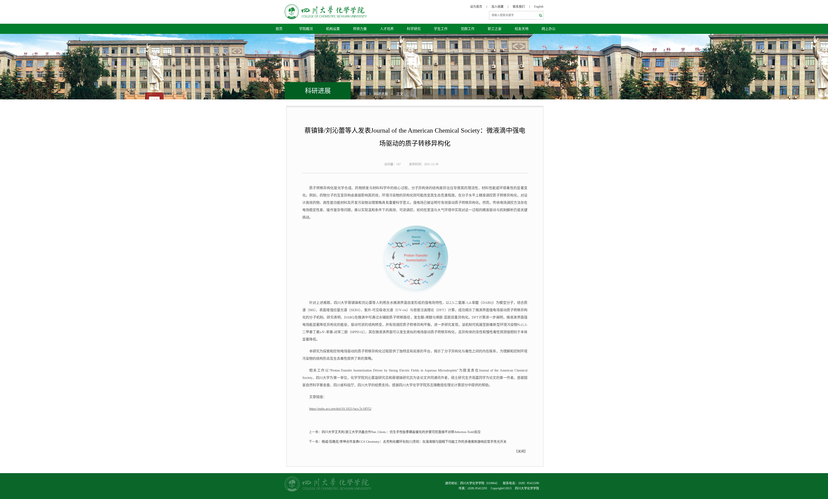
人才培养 (387, 29)
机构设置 (333, 29)
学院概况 (306, 29)
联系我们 (519, 6)
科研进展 (381, 94)
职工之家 (495, 29)
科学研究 (414, 29)
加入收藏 (497, 6)
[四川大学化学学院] (326, 6)
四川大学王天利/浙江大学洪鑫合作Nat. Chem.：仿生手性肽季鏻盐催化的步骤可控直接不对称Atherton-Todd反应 (401, 432)
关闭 (521, 451)
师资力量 (360, 29)
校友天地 (521, 29)
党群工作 (468, 29)
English (538, 6)
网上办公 (548, 29)
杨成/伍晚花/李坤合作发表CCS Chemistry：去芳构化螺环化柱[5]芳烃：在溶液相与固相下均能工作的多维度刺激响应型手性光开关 (414, 441)
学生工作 (441, 29)
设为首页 (476, 6)
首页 (279, 29)
